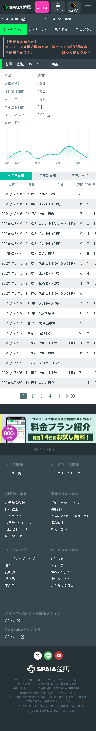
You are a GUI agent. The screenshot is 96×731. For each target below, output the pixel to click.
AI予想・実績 (61, 19)
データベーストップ (66, 473)
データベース (14, 29)
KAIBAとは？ (15, 536)
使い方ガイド (61, 578)
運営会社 (57, 522)
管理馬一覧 (80, 175)
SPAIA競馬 (42, 711)
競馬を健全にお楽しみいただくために (49, 701)
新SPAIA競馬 (12, 19)
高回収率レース (16, 529)
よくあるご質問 (62, 585)
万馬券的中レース (18, 522)
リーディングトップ (20, 559)
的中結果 (11, 509)
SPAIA (11, 620)
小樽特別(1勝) (50, 204)
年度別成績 (48, 175)
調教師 (10, 572)
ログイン (58, 10)
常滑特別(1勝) (50, 273)
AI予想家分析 (15, 502)
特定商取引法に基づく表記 (71, 516)
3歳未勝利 (47, 214)
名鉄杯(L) (46, 333)
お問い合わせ (61, 529)
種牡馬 (10, 578)
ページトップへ (50, 449)
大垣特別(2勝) (50, 233)
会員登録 (42, 7)
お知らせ (57, 559)
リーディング (38, 29)
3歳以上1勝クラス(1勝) (57, 223)
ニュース (84, 19)
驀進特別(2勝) (50, 303)
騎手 (8, 565)
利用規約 (57, 509)
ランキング (13, 516)
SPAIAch (13, 637)
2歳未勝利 (47, 313)
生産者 (10, 585)
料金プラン (59, 565)
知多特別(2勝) (50, 283)
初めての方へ (61, 572)
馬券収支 (61, 29)
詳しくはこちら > (76, 52)
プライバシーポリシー (67, 502)
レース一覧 (38, 19)
